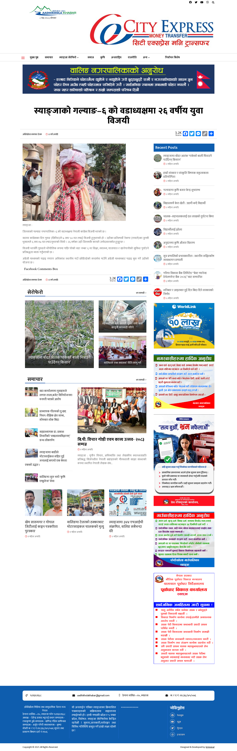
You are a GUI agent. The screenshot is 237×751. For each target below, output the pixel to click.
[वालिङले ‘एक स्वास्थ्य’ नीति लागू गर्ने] (122, 352)
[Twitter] (196, 2)
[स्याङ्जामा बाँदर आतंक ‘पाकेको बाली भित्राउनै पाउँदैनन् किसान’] (59, 334)
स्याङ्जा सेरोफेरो (67, 57)
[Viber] (207, 2)
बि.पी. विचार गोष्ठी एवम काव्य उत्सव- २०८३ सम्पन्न (111, 442)
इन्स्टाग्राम (181, 735)
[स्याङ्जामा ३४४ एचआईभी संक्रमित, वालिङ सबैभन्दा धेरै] (127, 504)
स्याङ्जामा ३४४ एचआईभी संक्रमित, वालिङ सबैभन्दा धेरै (126, 526)
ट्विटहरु (180, 728)
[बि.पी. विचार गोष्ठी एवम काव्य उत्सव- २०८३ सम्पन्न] (112, 412)
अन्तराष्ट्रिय (116, 57)
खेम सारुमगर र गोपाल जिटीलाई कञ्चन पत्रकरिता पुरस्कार (41, 526)
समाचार (49, 57)
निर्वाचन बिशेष (172, 57)
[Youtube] (201, 2)
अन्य (145, 57)
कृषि (102, 57)
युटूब (179, 722)
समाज (91, 57)
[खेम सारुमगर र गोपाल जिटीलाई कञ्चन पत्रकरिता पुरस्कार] (43, 504)
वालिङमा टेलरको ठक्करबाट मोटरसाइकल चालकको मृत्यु (85, 524)
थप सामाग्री (140, 293)
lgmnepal (210, 747)
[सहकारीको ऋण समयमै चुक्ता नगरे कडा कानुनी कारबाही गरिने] (122, 316)
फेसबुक (180, 715)
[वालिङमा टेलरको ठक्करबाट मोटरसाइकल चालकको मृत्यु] (85, 504)
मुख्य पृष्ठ (34, 57)
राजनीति (132, 57)
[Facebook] (190, 2)
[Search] (213, 2)
